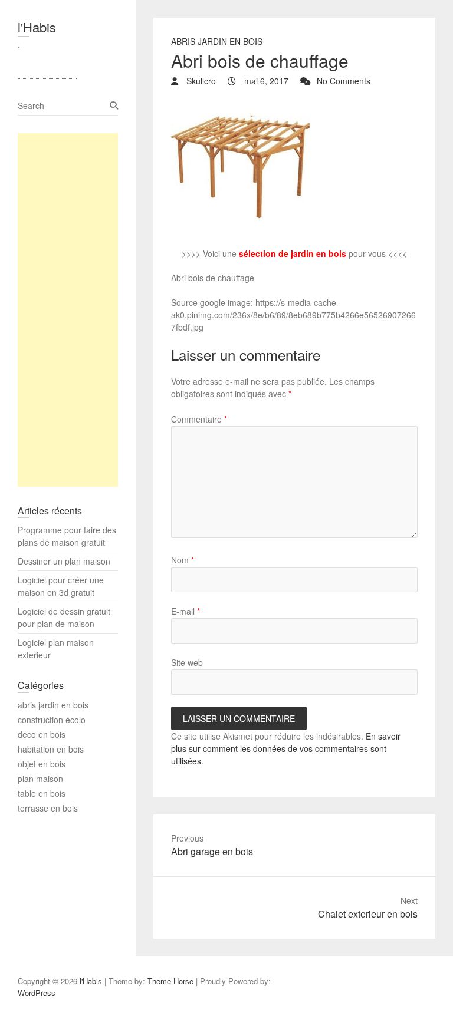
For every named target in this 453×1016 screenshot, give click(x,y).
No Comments (343, 81)
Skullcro (200, 81)
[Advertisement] (68, 310)
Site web (187, 662)
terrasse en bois (48, 808)
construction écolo (52, 719)
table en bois (41, 793)
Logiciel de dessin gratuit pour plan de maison (64, 617)
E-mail (185, 611)
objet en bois (41, 764)
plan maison (40, 778)
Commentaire (199, 419)
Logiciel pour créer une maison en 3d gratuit (61, 586)
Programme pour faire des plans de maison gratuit (67, 536)
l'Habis (37, 27)
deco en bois (41, 734)
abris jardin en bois (216, 41)
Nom (182, 560)
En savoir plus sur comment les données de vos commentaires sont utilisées (286, 748)
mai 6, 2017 (265, 81)
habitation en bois (51, 749)
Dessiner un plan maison (64, 561)
